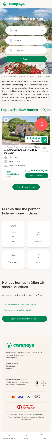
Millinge (36, 147)
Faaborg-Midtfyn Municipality (19, 147)
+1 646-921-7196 (24, 352)
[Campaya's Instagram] (43, 383)
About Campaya (12, 363)
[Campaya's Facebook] (37, 383)
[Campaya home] (13, 4)
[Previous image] (7, 148)
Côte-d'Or (23, 76)
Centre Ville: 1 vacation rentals (18, 310)
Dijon (32, 76)
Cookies (9, 368)
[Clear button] (42, 30)
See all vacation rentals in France (25, 318)
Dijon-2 (40, 76)
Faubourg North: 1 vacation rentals (20, 304)
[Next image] (45, 148)
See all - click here (26, 187)
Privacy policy (11, 366)
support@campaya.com (17, 355)
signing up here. (12, 382)
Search (26, 59)
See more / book (36, 175)
